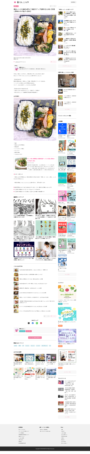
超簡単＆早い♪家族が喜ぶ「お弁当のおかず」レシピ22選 (30, 288)
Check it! (62, 431)
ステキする (54, 61)
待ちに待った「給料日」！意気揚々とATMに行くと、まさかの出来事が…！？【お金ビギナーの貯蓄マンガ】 (46, 217)
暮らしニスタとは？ (22, 429)
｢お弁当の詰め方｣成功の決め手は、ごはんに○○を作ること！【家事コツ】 (33, 269)
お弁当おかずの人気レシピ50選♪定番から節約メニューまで (30, 274)
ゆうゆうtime (63, 441)
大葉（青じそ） (44, 345)
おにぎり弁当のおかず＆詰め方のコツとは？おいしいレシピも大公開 (32, 292)
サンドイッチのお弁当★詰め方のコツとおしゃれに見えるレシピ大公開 (33, 306)
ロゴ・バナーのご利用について (24, 431)
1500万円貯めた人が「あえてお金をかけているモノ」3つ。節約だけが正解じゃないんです (33, 187)
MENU (73, 2)
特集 (62, 429)
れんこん (32, 345)
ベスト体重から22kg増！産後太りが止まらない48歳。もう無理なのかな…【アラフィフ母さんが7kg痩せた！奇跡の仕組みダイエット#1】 (24, 238)
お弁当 (15, 345)
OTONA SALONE (64, 436)
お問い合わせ (21, 439)
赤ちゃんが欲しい (64, 443)
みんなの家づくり (64, 434)
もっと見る (67, 109)
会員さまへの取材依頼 (43, 429)
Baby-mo (62, 439)
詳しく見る (28, 331)
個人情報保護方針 (22, 443)
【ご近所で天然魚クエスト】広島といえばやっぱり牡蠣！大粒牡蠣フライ (29, 191)
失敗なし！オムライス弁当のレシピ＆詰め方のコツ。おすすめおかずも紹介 (34, 297)
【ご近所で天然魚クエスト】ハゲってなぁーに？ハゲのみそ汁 (27, 189)
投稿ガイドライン (22, 436)
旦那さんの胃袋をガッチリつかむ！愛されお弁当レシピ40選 (31, 279)
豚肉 (20, 345)
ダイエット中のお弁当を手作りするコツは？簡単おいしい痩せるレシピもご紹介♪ (35, 311)
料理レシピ (16, 6)
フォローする (22, 331)
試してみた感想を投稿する (34, 337)
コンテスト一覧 (67, 372)
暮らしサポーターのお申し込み (45, 431)
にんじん (27, 345)
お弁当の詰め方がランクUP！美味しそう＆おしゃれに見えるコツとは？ (33, 283)
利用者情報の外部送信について (24, 434)
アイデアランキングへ (67, 66)
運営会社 (20, 441)
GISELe (62, 438)
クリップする (53, 6)
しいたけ (38, 345)
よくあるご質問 (21, 438)
